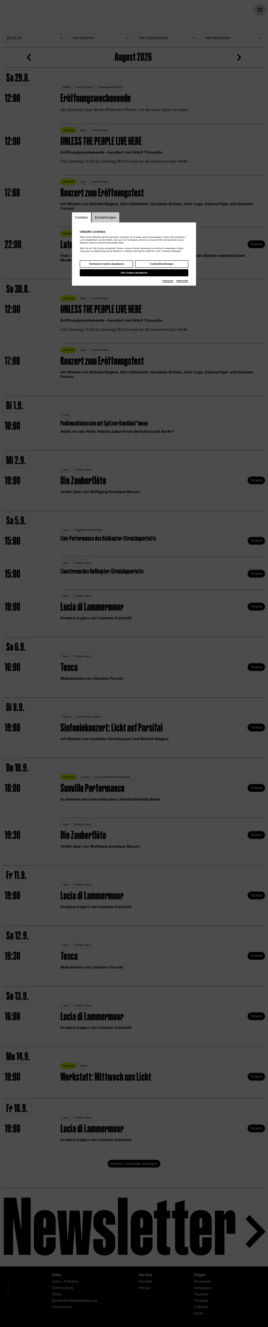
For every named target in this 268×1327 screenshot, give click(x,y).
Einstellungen (105, 217)
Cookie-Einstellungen (161, 264)
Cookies (81, 217)
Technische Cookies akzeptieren (106, 264)
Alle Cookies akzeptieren (134, 272)
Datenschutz (182, 281)
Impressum (168, 281)
